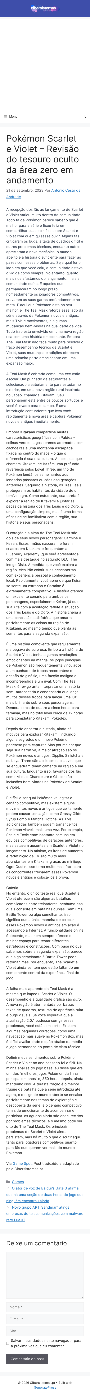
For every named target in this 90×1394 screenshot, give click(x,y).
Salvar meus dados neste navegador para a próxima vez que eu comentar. (46, 1343)
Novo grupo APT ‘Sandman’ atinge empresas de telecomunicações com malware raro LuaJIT (44, 1213)
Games (18, 1182)
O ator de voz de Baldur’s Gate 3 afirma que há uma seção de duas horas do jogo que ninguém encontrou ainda (45, 1194)
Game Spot (22, 1163)
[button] (84, 116)
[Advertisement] (45, 63)
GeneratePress (45, 1387)
